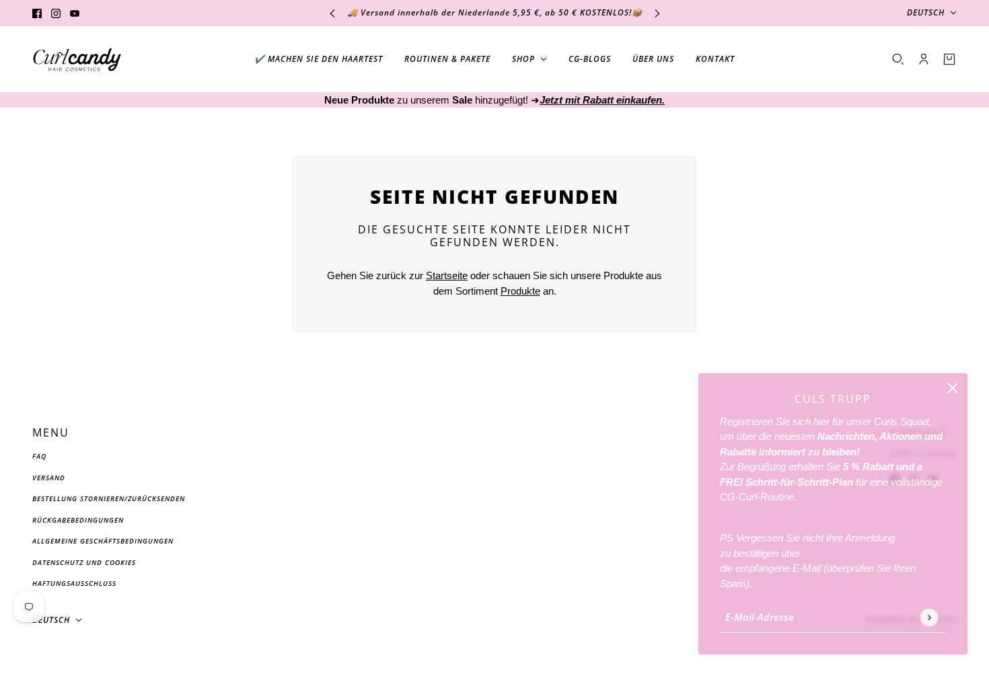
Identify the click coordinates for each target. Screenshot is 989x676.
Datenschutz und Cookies (84, 562)
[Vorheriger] (332, 13)
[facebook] (37, 13)
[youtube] (75, 13)
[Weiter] (657, 13)
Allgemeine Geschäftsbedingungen (103, 541)
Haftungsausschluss (74, 583)
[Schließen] (952, 388)
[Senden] (929, 617)
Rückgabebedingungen (78, 520)
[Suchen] (898, 59)
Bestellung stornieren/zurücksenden (108, 498)
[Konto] (923, 59)
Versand (48, 477)
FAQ (39, 456)
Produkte (520, 291)
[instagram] (56, 13)
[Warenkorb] (949, 59)
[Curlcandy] (77, 59)
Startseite (447, 275)
